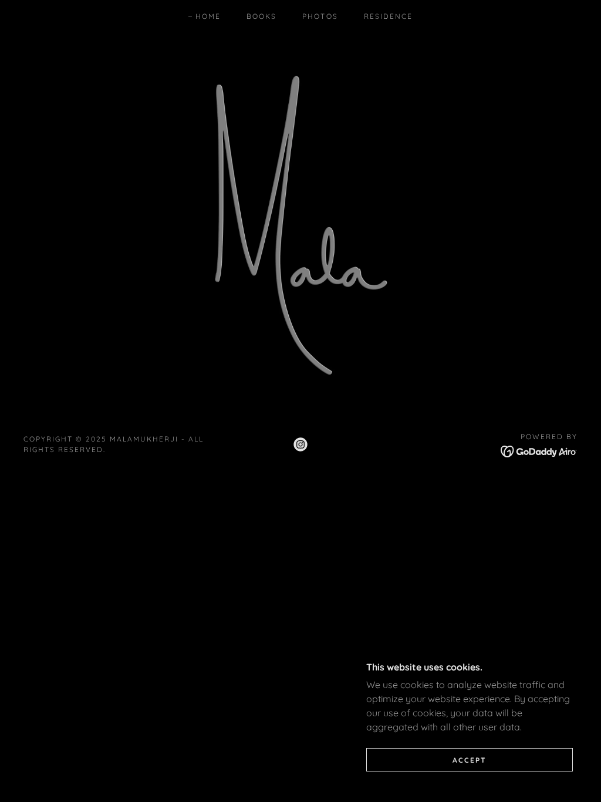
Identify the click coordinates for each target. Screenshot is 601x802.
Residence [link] (388, 16)
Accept (470, 760)
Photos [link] (319, 16)
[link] (300, 444)
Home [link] (208, 16)
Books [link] (261, 16)
